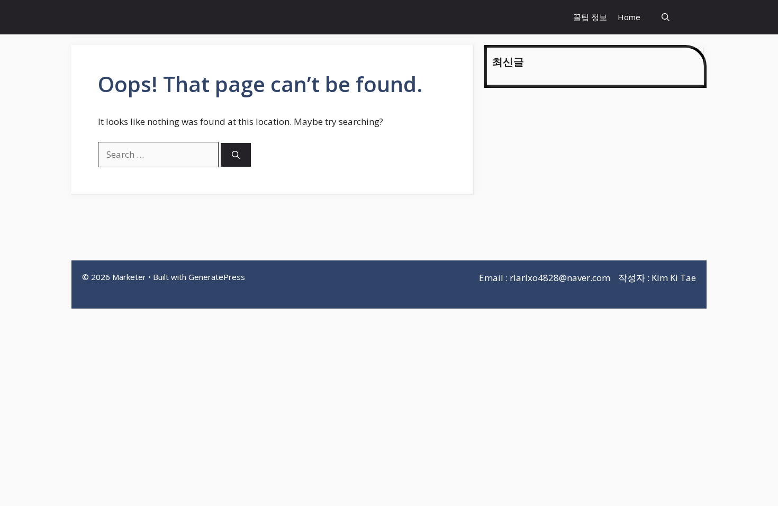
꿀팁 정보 (590, 17)
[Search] (236, 155)
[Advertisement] (595, 176)
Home (629, 17)
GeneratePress (216, 277)
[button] (665, 17)
